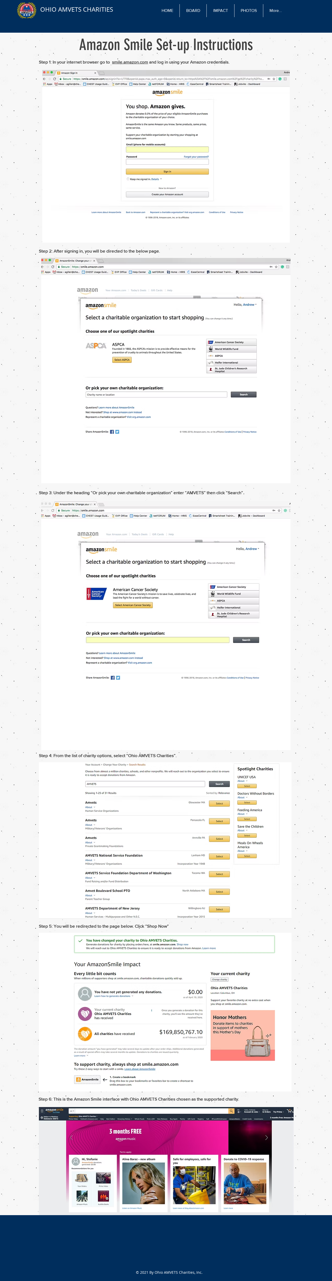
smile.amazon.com (130, 61)
